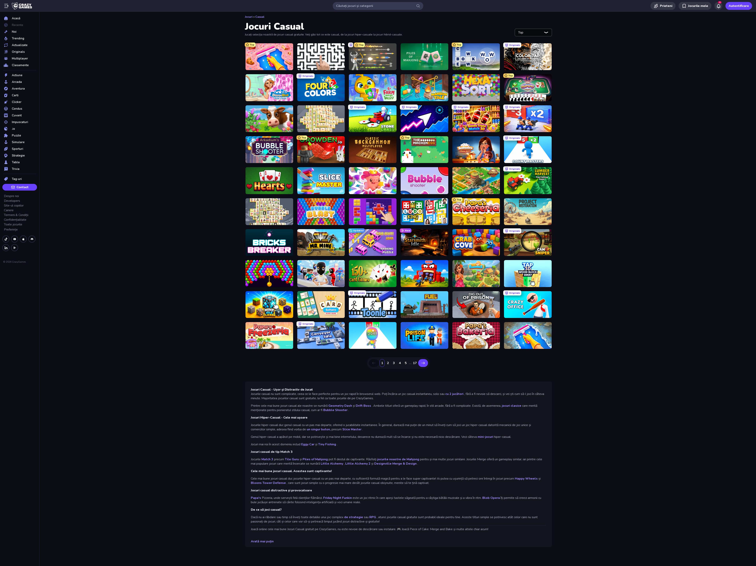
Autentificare (739, 6)
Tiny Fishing (327, 444)
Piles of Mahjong (315, 459)
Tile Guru (292, 459)
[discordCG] (31, 239)
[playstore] (14, 247)
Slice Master (351, 429)
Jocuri (249, 17)
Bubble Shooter (335, 410)
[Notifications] (718, 6)
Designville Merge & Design (395, 463)
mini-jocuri (485, 437)
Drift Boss (363, 406)
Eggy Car (307, 444)
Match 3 (267, 459)
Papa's (256, 498)
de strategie (353, 517)
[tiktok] (5, 239)
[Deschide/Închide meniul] (6, 6)
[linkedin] (5, 247)
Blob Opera (491, 498)
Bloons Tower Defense (268, 483)
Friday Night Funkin (337, 498)
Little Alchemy (332, 463)
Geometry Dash (340, 406)
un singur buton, (319, 429)
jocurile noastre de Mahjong (398, 459)
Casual (259, 17)
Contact (23, 187)
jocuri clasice (511, 406)
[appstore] (23, 239)
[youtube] (14, 239)
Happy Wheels (526, 478)
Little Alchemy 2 (358, 463)
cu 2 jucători (454, 394)
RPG (372, 517)
